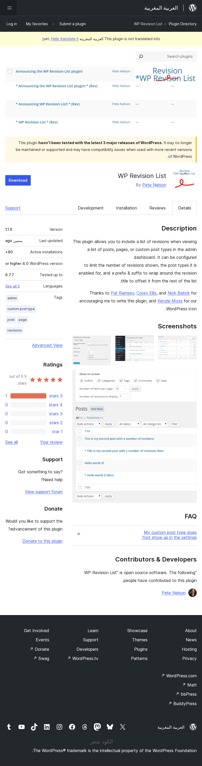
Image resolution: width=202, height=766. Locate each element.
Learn (93, 630)
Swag (41, 658)
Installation (126, 208)
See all (11, 442)
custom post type (21, 309)
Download (18, 180)
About (191, 630)
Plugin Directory (183, 24)
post (10, 320)
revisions (14, 330)
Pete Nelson (154, 184)
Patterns (139, 658)
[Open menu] (8, 8)
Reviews (157, 208)
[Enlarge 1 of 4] (189, 342)
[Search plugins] (141, 56)
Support (13, 208)
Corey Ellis (146, 293)
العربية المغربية (171, 727)
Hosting (189, 649)
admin (12, 298)
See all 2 (12, 286)
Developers (87, 649)
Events (42, 639)
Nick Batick (179, 293)
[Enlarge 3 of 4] (104, 342)
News (191, 639)
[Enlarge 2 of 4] (146, 342)
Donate (39, 649)
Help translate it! (60, 38)
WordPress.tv (82, 658)
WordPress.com (179, 675)
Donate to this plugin (42, 541)
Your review (51, 442)
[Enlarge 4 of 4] (189, 376)
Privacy (189, 658)
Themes (140, 639)
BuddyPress (182, 703)
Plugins (141, 649)
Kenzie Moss (170, 300)
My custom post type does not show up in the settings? (169, 535)
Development (91, 208)
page (23, 320)
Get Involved (36, 630)
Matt (189, 685)
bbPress (186, 694)
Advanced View (47, 345)
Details (184, 208)
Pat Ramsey (122, 293)
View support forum (44, 491)
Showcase (137, 630)
